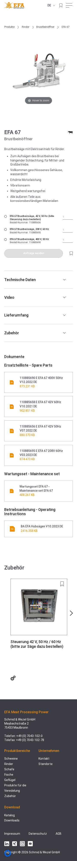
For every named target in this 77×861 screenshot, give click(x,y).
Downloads (11, 820)
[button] (71, 613)
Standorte (45, 764)
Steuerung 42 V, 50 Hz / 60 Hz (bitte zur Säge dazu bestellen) (36, 644)
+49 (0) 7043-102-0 (29, 736)
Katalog (9, 815)
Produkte (9, 26)
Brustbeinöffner (45, 26)
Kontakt (43, 758)
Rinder (25, 26)
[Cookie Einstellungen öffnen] (7, 855)
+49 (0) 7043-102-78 (30, 740)
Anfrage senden (33, 253)
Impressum (12, 833)
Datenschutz (38, 833)
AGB (58, 833)
